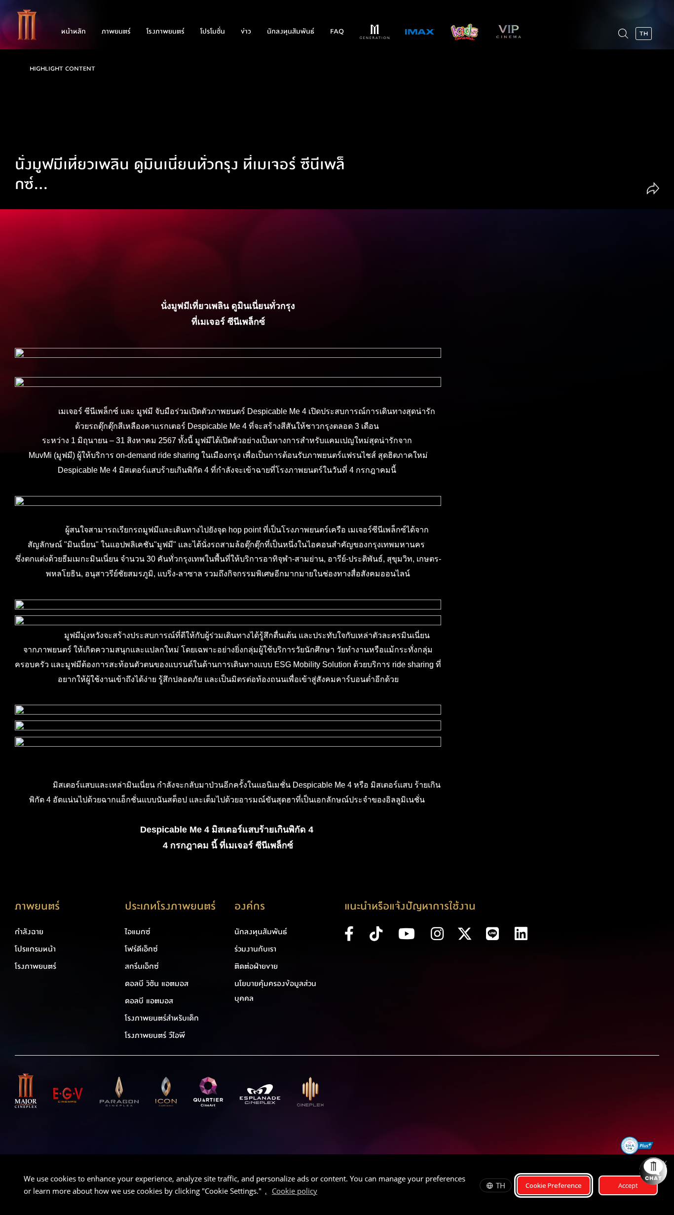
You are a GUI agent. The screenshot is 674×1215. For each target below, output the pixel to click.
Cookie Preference (553, 1185)
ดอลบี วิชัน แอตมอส (156, 983)
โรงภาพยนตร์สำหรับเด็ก (162, 1018)
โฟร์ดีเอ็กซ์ (141, 949)
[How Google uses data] (322, 1192)
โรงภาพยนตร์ (166, 32)
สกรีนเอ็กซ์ (142, 966)
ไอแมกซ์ (137, 931)
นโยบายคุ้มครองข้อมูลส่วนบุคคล (275, 991)
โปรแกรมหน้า (35, 949)
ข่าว (246, 32)
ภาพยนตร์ (116, 32)
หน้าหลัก (73, 32)
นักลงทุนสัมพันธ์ (290, 32)
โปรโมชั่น (212, 32)
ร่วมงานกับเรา (255, 949)
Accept (628, 1185)
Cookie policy (294, 1191)
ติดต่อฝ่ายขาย (256, 966)
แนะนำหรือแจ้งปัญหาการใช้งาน (410, 906)
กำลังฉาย (29, 931)
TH (500, 1185)
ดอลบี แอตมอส (149, 1000)
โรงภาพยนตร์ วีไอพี (155, 1035)
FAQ (337, 32)
